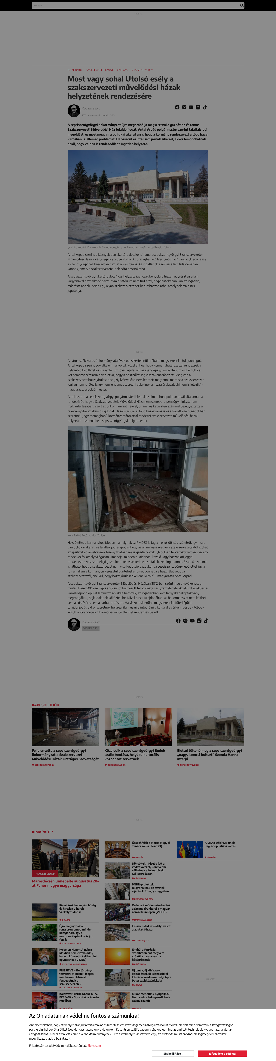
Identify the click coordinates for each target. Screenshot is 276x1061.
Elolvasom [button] (94, 1045)
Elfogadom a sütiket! (222, 1053)
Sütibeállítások (173, 1053)
